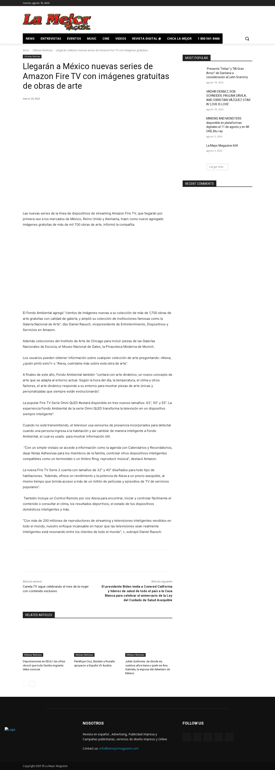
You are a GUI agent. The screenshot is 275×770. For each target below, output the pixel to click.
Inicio (26, 50)
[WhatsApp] (83, 109)
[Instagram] (237, 3)
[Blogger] (187, 737)
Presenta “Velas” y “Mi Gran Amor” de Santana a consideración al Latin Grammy (227, 73)
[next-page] (32, 683)
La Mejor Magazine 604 (222, 145)
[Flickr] (208, 737)
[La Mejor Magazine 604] (193, 151)
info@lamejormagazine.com (119, 748)
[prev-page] (25, 683)
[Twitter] (243, 3)
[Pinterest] (73, 109)
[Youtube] (249, 3)
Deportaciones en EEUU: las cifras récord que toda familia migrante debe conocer (44, 665)
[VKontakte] (229, 737)
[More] (93, 109)
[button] (247, 38)
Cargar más (216, 167)
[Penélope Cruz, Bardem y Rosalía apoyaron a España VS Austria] (97, 640)
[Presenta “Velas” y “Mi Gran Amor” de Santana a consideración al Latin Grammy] (193, 74)
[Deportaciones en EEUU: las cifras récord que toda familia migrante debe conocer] (46, 640)
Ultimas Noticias (42, 50)
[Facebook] (231, 3)
